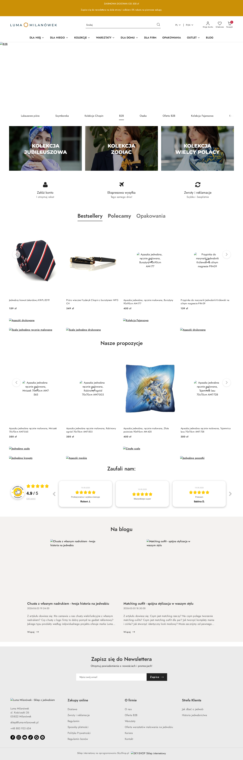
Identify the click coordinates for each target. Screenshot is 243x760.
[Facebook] (12, 737)
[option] (85, 494)
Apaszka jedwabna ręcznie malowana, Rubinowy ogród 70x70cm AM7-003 (91, 430)
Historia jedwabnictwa (194, 715)
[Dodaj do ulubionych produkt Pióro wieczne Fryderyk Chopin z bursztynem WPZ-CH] (115, 228)
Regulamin (73, 721)
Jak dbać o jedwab (192, 709)
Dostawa (72, 709)
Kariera (129, 733)
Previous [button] (53, 493)
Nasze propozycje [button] (122, 343)
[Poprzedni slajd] (7, 77)
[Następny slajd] (236, 77)
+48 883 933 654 (20, 728)
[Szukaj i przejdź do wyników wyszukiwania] (158, 24)
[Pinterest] (42, 737)
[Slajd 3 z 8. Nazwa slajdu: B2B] (121, 77)
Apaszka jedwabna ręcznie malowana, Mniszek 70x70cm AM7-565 (33, 430)
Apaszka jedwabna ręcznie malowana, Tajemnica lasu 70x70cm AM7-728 (206, 430)
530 (31, 498)
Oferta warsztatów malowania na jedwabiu (149, 727)
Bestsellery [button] (90, 216)
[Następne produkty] (227, 254)
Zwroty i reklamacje (79, 715)
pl (176, 25)
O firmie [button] (131, 700)
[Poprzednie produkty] (16, 254)
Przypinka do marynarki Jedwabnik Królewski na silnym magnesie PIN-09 (205, 301)
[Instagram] (18, 737)
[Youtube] (24, 737)
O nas (128, 709)
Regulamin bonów (78, 739)
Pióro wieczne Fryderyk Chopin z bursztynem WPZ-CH (92, 301)
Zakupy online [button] (78, 700)
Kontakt (129, 739)
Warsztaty (130, 721)
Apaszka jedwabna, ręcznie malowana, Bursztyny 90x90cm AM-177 (148, 301)
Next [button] (230, 493)
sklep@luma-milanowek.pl (24, 722)
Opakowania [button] (150, 216)
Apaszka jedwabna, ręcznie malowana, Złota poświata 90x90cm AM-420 (146, 430)
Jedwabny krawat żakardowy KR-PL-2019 (29, 300)
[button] (119, 216)
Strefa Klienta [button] (191, 700)
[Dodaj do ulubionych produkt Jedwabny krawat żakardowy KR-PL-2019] (58, 228)
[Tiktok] (30, 737)
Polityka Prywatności (79, 733)
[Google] (36, 737)
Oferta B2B (131, 715)
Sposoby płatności (78, 727)
